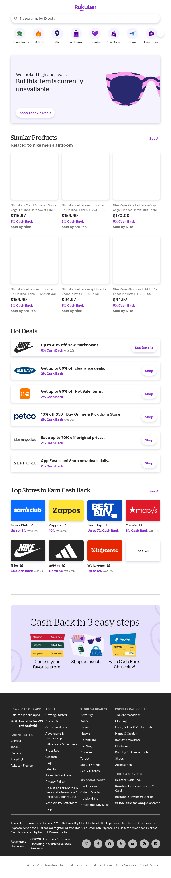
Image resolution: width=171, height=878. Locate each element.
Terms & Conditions (58, 775)
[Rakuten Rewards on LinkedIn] (155, 843)
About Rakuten (150, 865)
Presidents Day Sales (94, 804)
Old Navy (86, 746)
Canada (16, 740)
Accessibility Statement (61, 803)
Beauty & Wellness (127, 740)
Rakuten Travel (102, 865)
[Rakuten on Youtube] (132, 843)
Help (48, 809)
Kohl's (84, 721)
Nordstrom (88, 740)
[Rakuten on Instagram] (86, 843)
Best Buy (86, 715)
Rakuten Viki (33, 865)
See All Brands (90, 764)
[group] (34, 190)
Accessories (123, 764)
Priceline (86, 752)
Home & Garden (126, 733)
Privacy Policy (55, 781)
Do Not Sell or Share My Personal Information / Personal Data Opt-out (61, 792)
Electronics (122, 746)
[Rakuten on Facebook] (109, 843)
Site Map (51, 769)
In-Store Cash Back (128, 780)
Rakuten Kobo (78, 865)
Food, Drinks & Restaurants (134, 727)
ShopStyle (18, 759)
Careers (51, 756)
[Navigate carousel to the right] (160, 33)
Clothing (120, 721)
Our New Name (56, 727)
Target (84, 758)
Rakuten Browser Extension (134, 796)
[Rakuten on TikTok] (98, 843)
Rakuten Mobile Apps (25, 715)
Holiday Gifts (89, 798)
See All (154, 138)
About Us (51, 721)
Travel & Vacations (127, 715)
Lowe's (85, 727)
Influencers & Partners (61, 744)
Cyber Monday (90, 792)
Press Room (53, 750)
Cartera (16, 753)
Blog (48, 763)
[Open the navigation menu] (12, 7)
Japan (15, 747)
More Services (126, 865)
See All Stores (90, 771)
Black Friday (88, 786)
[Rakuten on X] (121, 843)
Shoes (119, 758)
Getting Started (56, 715)
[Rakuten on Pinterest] (144, 843)
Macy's (85, 733)
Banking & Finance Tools (131, 752)
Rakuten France (22, 765)
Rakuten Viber (55, 865)
